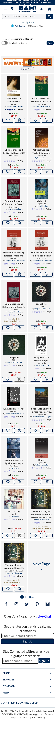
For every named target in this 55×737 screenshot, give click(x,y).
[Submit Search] (49, 16)
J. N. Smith (15, 468)
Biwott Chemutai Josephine (42, 417)
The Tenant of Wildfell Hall (13, 100)
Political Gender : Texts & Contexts (41, 151)
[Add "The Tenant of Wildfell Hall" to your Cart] (19, 120)
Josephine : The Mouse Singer (41, 359)
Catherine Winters (42, 465)
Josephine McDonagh (42, 106)
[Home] (27, 9)
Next (31, 597)
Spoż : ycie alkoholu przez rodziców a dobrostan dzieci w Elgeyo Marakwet (41, 410)
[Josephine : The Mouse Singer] (41, 345)
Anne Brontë (11, 106)
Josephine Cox (42, 206)
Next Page (41, 566)
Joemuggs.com (35, 714)
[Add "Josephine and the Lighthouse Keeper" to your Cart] (19, 482)
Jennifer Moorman (42, 519)
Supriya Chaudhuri (14, 209)
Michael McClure (42, 365)
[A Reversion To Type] (13, 396)
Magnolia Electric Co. (42, 309)
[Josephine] (41, 291)
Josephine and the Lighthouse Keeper (14, 461)
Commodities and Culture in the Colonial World (13, 203)
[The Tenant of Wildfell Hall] (13, 86)
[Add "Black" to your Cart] (47, 482)
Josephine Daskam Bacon (14, 413)
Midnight (41, 201)
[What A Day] (13, 499)
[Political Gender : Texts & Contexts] (41, 137)
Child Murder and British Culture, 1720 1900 (41, 100)
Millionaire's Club (35, 26)
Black (41, 460)
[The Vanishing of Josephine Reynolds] (41, 499)
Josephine (41, 303)
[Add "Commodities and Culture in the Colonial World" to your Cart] (19, 222)
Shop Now (27, 69)
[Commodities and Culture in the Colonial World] (13, 189)
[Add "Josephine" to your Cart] (47, 327)
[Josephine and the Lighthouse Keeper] (14, 447)
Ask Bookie (20, 26)
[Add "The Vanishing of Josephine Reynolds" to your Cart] (47, 535)
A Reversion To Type (14, 408)
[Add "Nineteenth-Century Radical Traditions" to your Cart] (19, 274)
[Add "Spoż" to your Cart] (47, 430)
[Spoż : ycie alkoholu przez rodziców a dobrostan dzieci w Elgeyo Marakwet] (41, 396)
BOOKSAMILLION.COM (14, 714)
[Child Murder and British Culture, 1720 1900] (41, 86)
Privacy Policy (38, 717)
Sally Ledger (38, 158)
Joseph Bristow (10, 260)
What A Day (13, 511)
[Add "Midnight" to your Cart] (47, 222)
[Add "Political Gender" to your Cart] (47, 171)
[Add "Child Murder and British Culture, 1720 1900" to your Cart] (47, 120)
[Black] (41, 447)
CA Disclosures (22, 717)
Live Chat (44, 616)
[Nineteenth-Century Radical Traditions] (13, 240)
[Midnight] (41, 189)
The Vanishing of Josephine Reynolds (41, 513)
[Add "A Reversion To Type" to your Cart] (19, 430)
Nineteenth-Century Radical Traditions (13, 254)
